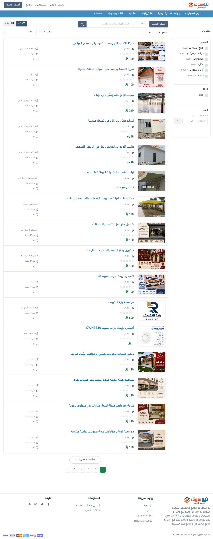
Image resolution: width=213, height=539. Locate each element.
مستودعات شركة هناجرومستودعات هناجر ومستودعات (100, 199)
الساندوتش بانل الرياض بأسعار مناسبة (111, 121)
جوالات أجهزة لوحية (169, 13)
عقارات (132, 13)
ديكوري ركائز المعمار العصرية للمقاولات (110, 250)
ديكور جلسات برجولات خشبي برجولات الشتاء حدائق (102, 354)
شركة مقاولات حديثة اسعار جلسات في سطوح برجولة (101, 406)
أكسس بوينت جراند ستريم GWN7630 (110, 328)
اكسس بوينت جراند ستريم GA (115, 276)
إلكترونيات (147, 13)
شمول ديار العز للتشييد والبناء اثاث (113, 224)
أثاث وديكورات (115, 13)
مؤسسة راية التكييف (121, 302)
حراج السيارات (193, 13)
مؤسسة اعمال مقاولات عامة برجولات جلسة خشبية (102, 432)
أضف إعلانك (13, 5)
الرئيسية (148, 505)
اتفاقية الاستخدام (143, 521)
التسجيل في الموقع (36, 5)
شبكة (8, 23)
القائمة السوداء (91, 511)
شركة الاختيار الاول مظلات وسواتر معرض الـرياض (103, 43)
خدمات (98, 13)
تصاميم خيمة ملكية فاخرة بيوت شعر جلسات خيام (103, 380)
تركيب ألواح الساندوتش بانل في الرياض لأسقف (104, 147)
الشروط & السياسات (88, 505)
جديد (201, 95)
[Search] (82, 24)
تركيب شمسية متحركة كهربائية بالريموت (109, 173)
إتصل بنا (148, 511)
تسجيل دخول (57, 5)
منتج (142, 24)
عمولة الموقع (145, 516)
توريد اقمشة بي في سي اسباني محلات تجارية (106, 69)
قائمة (20, 23)
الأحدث (31, 32)
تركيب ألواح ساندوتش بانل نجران (114, 95)
